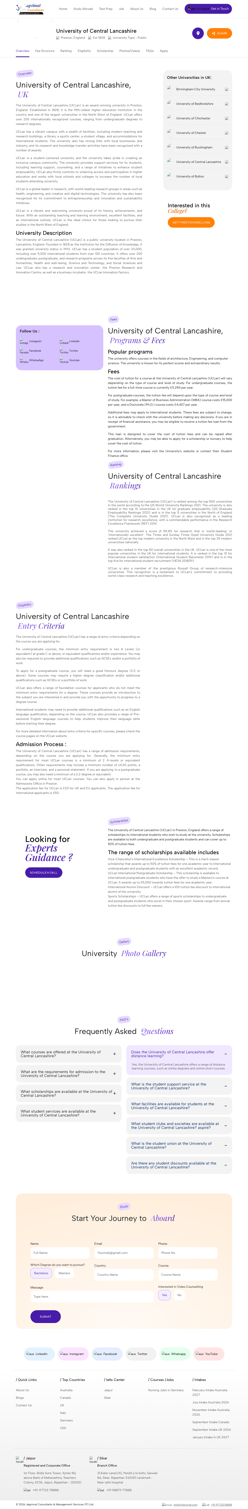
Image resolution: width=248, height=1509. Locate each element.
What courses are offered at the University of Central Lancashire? (61, 1054)
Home (63, 9)
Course (163, 1265)
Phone (162, 1244)
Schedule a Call (44, 872)
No (179, 1295)
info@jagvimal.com (185, 1504)
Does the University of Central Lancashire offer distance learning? (172, 1054)
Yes (164, 1295)
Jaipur (108, 1390)
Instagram (35, 341)
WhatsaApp (35, 360)
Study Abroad (83, 9)
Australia (66, 1390)
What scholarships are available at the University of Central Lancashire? (66, 1093)
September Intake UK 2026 (211, 1430)
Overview (22, 51)
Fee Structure (44, 51)
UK (62, 1405)
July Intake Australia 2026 (210, 1402)
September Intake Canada (210, 1422)
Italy (63, 1413)
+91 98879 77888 (119, 1490)
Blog (153, 9)
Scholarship (105, 51)
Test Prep (106, 9)
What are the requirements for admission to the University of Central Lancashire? (63, 1073)
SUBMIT (45, 1316)
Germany (66, 1420)
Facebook (34, 350)
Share (222, 33)
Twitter (73, 350)
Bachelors (41, 1273)
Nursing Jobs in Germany (166, 1390)
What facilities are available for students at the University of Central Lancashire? (172, 1106)
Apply (164, 51)
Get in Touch (219, 8)
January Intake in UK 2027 (210, 1437)
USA (63, 1428)
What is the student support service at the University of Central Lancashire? (168, 1086)
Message (36, 1287)
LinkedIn (74, 341)
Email (98, 1244)
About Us (136, 9)
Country (100, 1265)
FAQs (150, 51)
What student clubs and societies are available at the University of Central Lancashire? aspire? (175, 1125)
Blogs (20, 1398)
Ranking (66, 51)
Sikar (107, 1398)
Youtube (73, 360)
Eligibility (84, 51)
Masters (64, 1273)
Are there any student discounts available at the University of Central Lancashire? (173, 1165)
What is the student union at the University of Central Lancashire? (171, 1145)
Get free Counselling (191, 222)
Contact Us (170, 9)
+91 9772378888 (221, 1504)
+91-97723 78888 (46, 1490)
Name (34, 1244)
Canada (65, 1398)
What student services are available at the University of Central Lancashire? (58, 1113)
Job (121, 9)
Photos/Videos (129, 51)
